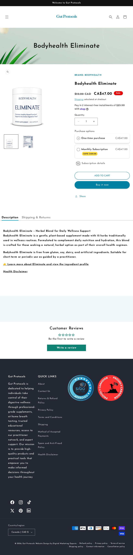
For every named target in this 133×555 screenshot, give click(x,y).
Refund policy (85, 543)
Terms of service (118, 543)
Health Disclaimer (48, 454)
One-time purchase (93, 138)
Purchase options (85, 131)
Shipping (79, 99)
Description (10, 217)
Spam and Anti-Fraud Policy (50, 445)
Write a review (66, 348)
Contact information (95, 547)
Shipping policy (76, 547)
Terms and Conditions (50, 417)
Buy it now (102, 185)
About (41, 384)
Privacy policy (101, 543)
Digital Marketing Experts (65, 543)
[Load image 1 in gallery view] (11, 142)
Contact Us (44, 391)
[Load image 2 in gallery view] (27, 142)
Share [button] (82, 196)
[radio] (78, 138)
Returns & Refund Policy (48, 400)
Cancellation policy (116, 547)
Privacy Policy (45, 410)
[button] (6, 17)
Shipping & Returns (36, 217)
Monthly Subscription (95, 151)
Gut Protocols (29, 543)
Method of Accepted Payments (49, 434)
